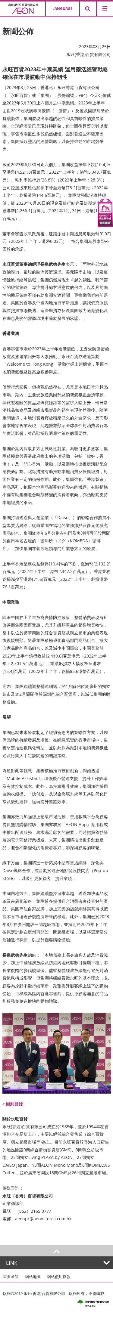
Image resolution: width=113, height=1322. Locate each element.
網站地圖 (33, 1276)
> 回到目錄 (12, 1104)
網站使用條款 (59, 1276)
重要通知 (11, 1276)
